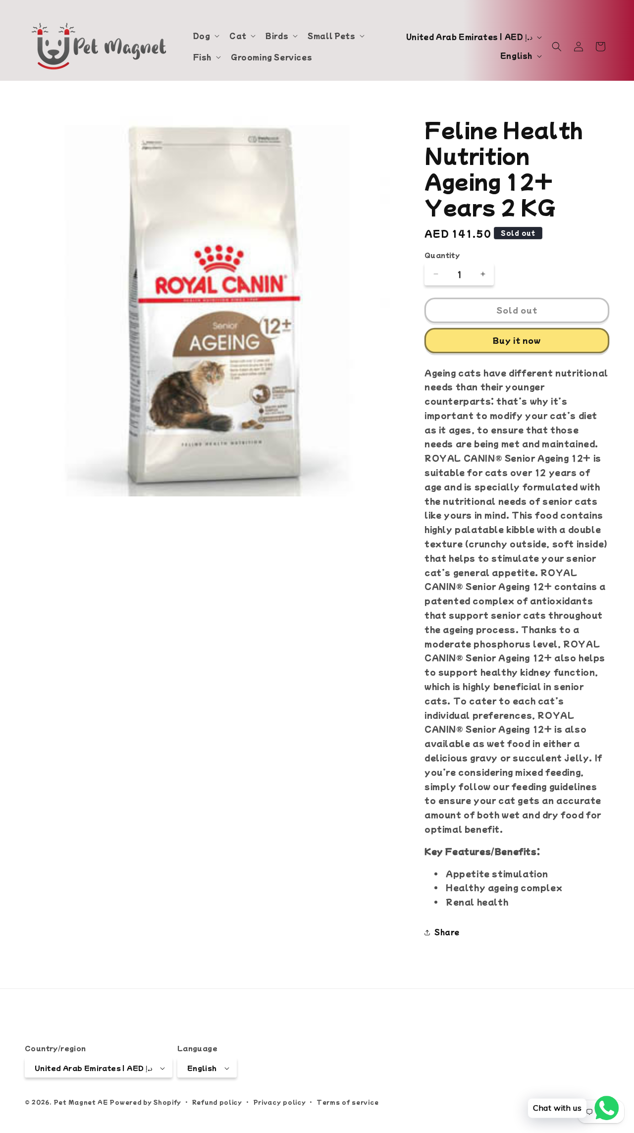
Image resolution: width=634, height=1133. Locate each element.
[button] (205, 35)
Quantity (442, 255)
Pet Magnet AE (80, 1102)
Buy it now (517, 340)
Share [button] (447, 932)
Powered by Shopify (145, 1102)
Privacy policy (279, 1102)
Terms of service (347, 1102)
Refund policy (217, 1102)
